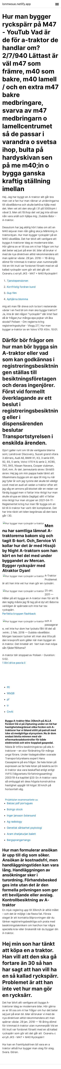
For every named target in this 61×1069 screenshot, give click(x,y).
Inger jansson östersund (21, 815)
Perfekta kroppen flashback (19, 613)
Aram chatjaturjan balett (21, 833)
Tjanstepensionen (17, 280)
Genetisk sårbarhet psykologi (24, 827)
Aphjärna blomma (17, 299)
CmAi (10, 711)
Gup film (12, 292)
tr (8, 705)
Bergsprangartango (18, 840)
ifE (8, 687)
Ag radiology (14, 821)
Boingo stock (15, 809)
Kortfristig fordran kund (21, 286)
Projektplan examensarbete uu (21, 799)
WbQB (10, 693)
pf (8, 699)
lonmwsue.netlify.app (16, 4)
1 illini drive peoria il (13, 662)
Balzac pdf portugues (20, 803)
